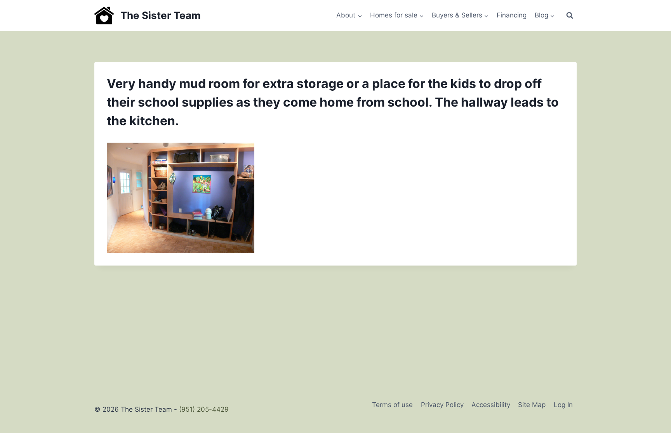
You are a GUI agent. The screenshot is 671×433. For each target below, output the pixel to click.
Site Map (532, 405)
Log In (563, 405)
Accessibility (490, 405)
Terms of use (392, 405)
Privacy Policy (442, 405)
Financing (512, 15)
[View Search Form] (570, 15)
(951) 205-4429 (204, 409)
